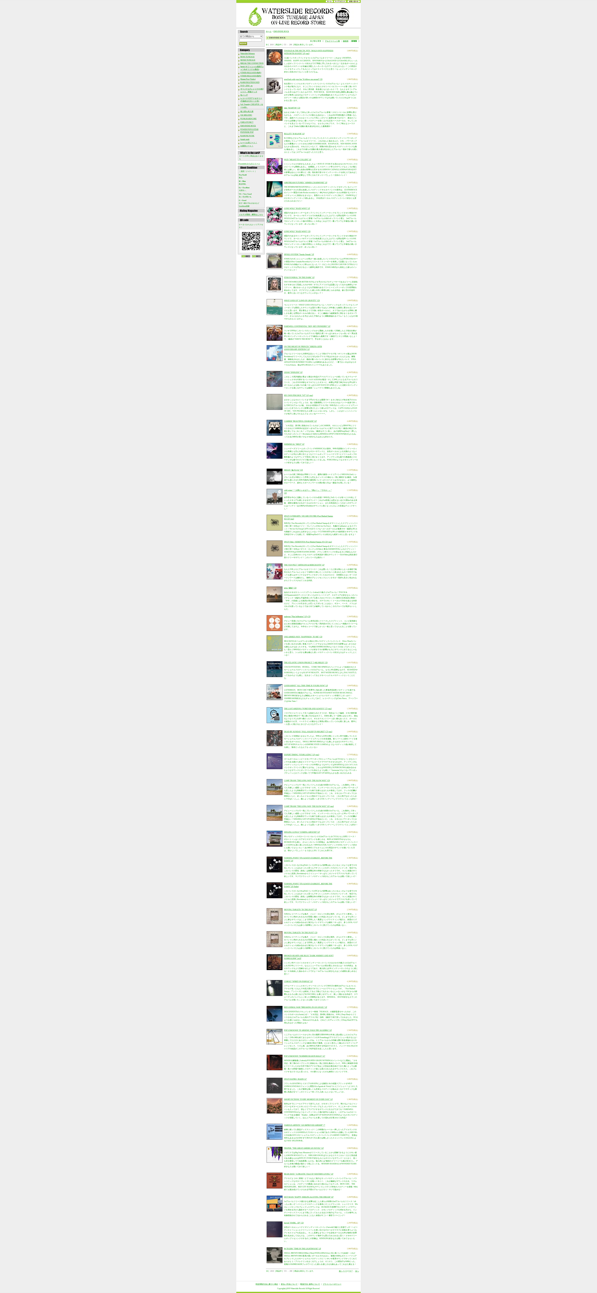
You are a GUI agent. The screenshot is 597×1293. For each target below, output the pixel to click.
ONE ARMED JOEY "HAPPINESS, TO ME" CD (303, 637)
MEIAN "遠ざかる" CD (293, 470)
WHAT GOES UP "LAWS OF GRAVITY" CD (302, 300)
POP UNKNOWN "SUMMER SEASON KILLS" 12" (304, 1056)
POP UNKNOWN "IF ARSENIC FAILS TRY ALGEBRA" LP (308, 1030)
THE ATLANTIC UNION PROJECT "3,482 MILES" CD (306, 663)
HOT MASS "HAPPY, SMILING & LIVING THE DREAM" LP (308, 1197)
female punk (244, 139)
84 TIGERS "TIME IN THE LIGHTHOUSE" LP (302, 1249)
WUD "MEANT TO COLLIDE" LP (297, 159)
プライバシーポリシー (332, 1284)
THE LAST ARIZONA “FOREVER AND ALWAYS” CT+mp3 (308, 709)
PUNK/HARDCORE (248, 119)
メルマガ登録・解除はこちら (251, 214)
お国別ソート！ (246, 146)
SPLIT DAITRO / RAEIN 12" (295, 1079)
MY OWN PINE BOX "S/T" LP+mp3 (298, 395)
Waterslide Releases (247, 53)
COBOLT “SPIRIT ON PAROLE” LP (298, 981)
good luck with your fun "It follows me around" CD (303, 79)
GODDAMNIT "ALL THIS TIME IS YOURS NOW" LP (306, 686)
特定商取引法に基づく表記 (267, 1284)
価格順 (345, 41)
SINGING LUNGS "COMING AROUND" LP (302, 832)
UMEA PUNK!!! (246, 122)
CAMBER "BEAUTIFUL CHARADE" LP (300, 421)
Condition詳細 (244, 206)
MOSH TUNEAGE (247, 60)
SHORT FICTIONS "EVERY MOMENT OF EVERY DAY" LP (308, 1099)
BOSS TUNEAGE (247, 57)
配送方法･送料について (310, 1284)
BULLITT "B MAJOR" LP (294, 134)
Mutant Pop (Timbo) (248, 79)
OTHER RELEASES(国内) (250, 76)
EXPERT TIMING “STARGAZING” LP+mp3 (301, 755)
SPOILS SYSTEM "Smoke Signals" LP (299, 254)
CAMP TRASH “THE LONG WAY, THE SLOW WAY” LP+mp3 (309, 806)
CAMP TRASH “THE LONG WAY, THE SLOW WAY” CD (307, 780)
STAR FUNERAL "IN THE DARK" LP (299, 277)
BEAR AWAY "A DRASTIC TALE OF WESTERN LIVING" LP (308, 1174)
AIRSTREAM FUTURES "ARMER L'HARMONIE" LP (305, 183)
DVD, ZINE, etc (246, 86)
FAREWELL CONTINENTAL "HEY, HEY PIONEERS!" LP (307, 326)
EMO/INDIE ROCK (248, 126)
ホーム (268, 31)
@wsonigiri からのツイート (249, 164)
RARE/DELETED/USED (249, 82)
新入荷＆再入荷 (246, 111)
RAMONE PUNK (247, 136)
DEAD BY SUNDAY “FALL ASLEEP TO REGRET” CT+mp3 (308, 732)
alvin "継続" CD (290, 588)
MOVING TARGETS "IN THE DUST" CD (300, 933)
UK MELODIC (246, 115)
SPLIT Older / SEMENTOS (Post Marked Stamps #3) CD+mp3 (308, 542)
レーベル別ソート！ (248, 143)
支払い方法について (289, 1284)
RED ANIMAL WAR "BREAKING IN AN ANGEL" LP (305, 1007)
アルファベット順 (332, 41)
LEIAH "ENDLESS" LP (293, 372)
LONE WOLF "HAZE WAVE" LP (297, 208)
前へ (341, 1271)
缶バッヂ (244, 95)
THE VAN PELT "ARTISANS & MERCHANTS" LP (304, 565)
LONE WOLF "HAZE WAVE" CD (297, 231)
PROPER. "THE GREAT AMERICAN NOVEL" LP (304, 1148)
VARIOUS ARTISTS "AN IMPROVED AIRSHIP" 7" (304, 1125)
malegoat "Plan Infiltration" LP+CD (297, 616)
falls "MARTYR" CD (292, 108)
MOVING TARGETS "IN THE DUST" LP (300, 910)
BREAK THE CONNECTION (252, 63)
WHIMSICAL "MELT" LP (294, 444)
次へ (357, 1271)
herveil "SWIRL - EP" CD (294, 1223)
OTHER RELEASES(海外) (250, 73)
